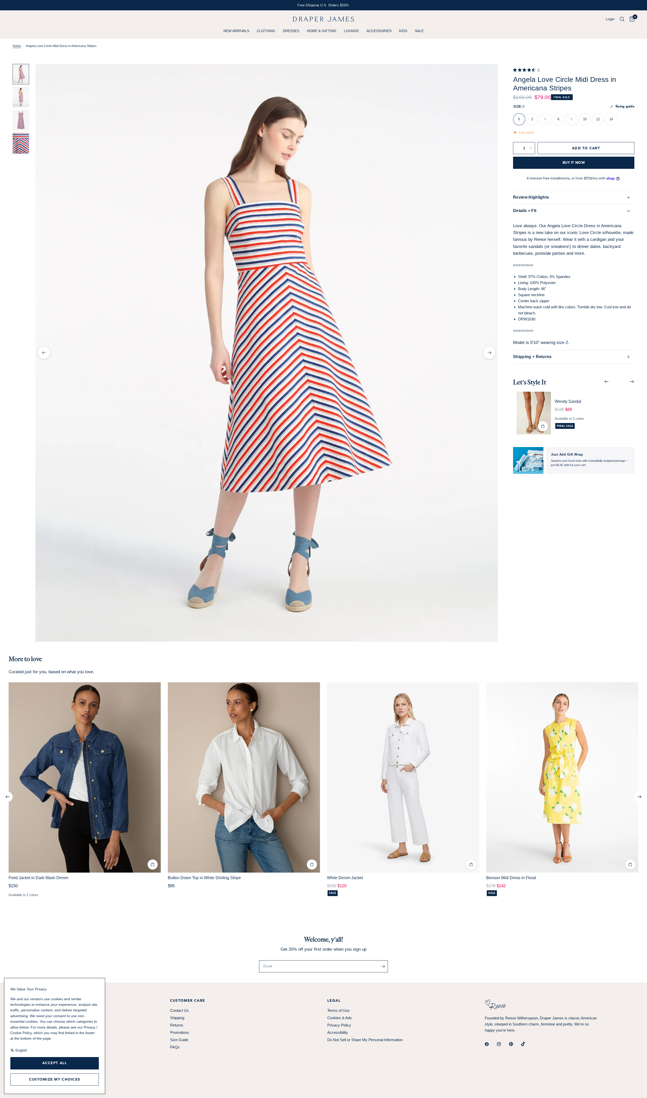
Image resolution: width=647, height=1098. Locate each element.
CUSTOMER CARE (187, 1000)
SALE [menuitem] (419, 31)
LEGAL (334, 1000)
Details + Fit (524, 210)
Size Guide (179, 1040)
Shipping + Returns (532, 357)
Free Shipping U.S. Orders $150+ (323, 5)
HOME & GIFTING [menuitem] (321, 31)
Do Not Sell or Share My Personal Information (365, 1040)
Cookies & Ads (339, 1018)
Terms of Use (338, 1010)
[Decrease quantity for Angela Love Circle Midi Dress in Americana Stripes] (517, 148)
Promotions (179, 1032)
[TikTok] (526, 1043)
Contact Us (179, 1010)
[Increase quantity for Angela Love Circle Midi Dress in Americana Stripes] (531, 148)
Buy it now (574, 163)
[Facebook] (490, 1044)
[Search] (622, 19)
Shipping (177, 1018)
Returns (176, 1025)
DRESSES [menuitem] (291, 31)
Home (17, 46)
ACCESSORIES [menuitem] (378, 31)
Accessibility (337, 1032)
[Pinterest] (514, 1044)
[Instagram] (502, 1044)
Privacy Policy (339, 1025)
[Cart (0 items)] (630, 19)
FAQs (175, 1047)
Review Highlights (531, 197)
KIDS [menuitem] (403, 31)
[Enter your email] (383, 966)
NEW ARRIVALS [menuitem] (236, 31)
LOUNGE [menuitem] (351, 31)
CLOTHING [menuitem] (266, 31)
